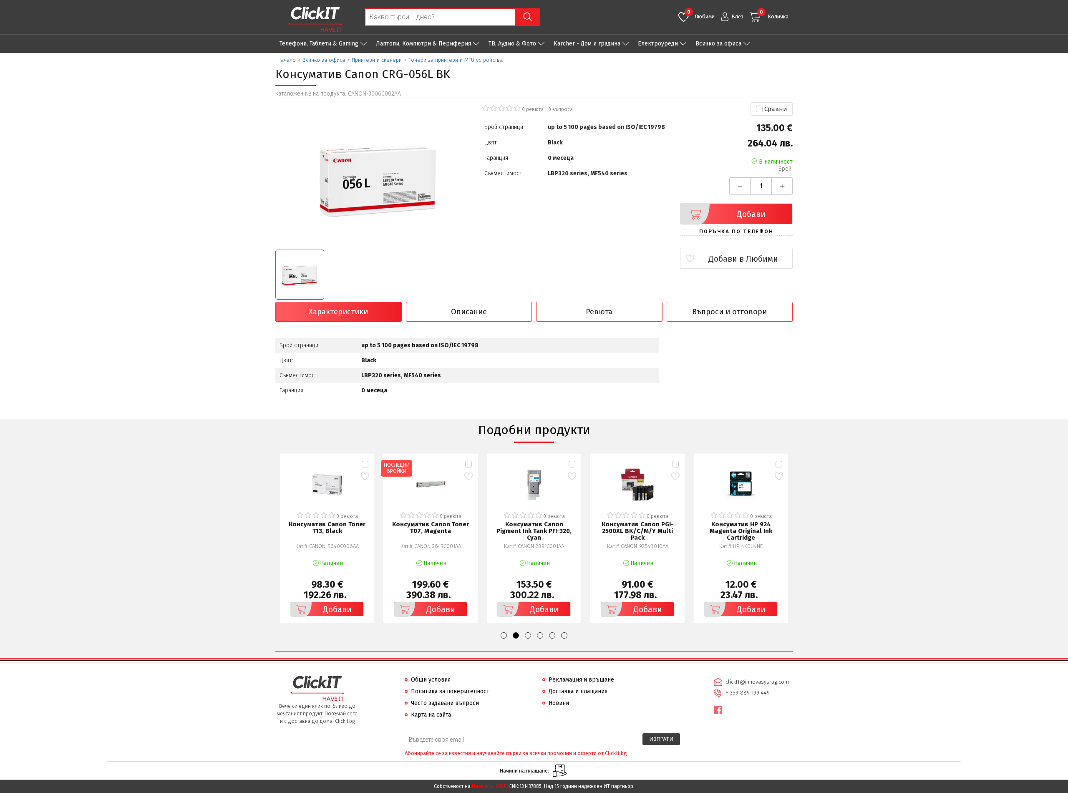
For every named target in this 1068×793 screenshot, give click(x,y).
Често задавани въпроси (445, 703)
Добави (751, 214)
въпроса (560, 109)
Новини (559, 703)
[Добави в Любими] (365, 476)
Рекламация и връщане (581, 679)
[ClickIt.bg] (315, 19)
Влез (737, 16)
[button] (504, 635)
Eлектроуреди (658, 43)
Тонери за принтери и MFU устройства (455, 60)
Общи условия (431, 679)
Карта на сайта (431, 714)
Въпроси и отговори (729, 311)
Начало (286, 60)
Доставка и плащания (578, 691)
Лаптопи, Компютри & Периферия (423, 43)
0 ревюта (533, 109)
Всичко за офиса (718, 43)
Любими (701, 14)
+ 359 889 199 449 (747, 692)
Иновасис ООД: (490, 786)
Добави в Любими (743, 259)
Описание (469, 311)
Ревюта (599, 311)
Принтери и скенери (377, 60)
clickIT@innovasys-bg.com (757, 682)
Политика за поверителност (450, 691)
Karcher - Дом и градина (587, 43)
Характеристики (338, 311)
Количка (774, 14)
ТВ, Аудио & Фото (512, 43)
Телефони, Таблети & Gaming (319, 43)
